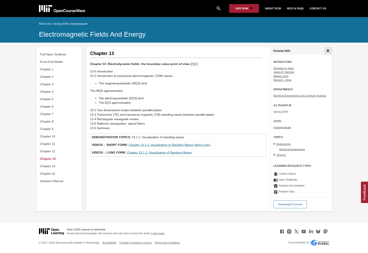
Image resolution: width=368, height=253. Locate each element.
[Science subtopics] (275, 155)
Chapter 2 (46, 76)
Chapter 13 (48, 158)
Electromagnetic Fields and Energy (92, 34)
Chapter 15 (47, 173)
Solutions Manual (51, 181)
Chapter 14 (47, 166)
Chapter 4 (46, 91)
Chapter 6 (46, 106)
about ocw (273, 8)
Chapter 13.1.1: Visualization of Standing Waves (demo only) (169, 145)
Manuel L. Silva (282, 80)
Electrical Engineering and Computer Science (299, 95)
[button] (290, 204)
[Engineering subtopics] (275, 144)
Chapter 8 (46, 121)
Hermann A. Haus (283, 68)
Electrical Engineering (292, 149)
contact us (318, 8)
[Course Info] (328, 51)
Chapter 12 (47, 151)
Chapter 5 (46, 99)
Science (281, 155)
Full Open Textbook (53, 54)
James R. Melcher (283, 72)
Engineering (283, 144)
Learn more (158, 233)
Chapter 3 (46, 84)
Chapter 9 (46, 129)
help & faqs (295, 8)
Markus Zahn (281, 76)
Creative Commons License (135, 242)
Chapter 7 (46, 114)
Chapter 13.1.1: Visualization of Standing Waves (159, 152)
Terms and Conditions (167, 242)
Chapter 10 (47, 136)
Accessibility (109, 242)
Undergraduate (282, 127)
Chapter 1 (46, 69)
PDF (194, 64)
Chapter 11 (47, 143)
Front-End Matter (51, 61)
